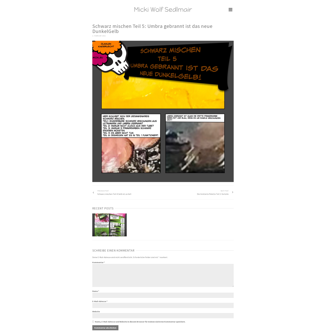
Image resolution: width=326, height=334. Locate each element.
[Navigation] (230, 9)
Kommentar (98, 262)
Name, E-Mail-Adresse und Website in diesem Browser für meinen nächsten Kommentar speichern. (140, 321)
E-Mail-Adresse (99, 301)
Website (96, 311)
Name (95, 291)
